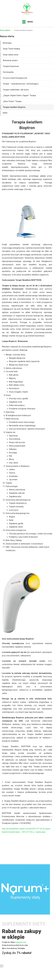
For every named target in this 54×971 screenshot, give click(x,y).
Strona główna (5, 30)
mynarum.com (20, 942)
